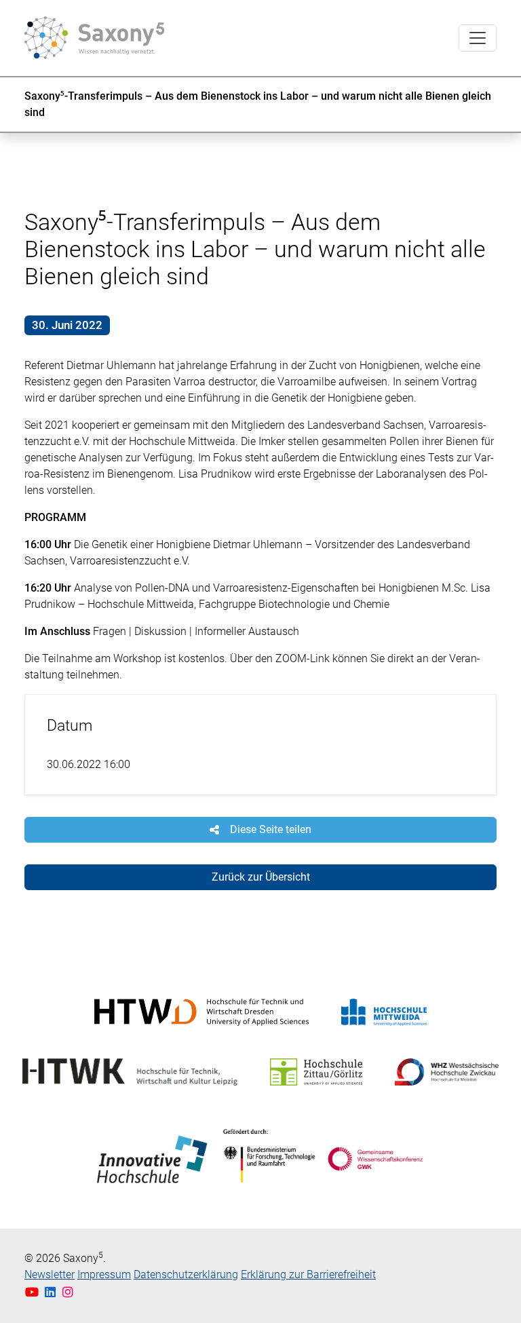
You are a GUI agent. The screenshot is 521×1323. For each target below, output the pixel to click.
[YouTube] (33, 1292)
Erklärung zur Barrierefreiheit (308, 1274)
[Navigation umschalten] (478, 38)
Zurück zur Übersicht (261, 876)
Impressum (104, 1274)
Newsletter (49, 1274)
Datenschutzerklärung (186, 1274)
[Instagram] (68, 1292)
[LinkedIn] (52, 1292)
